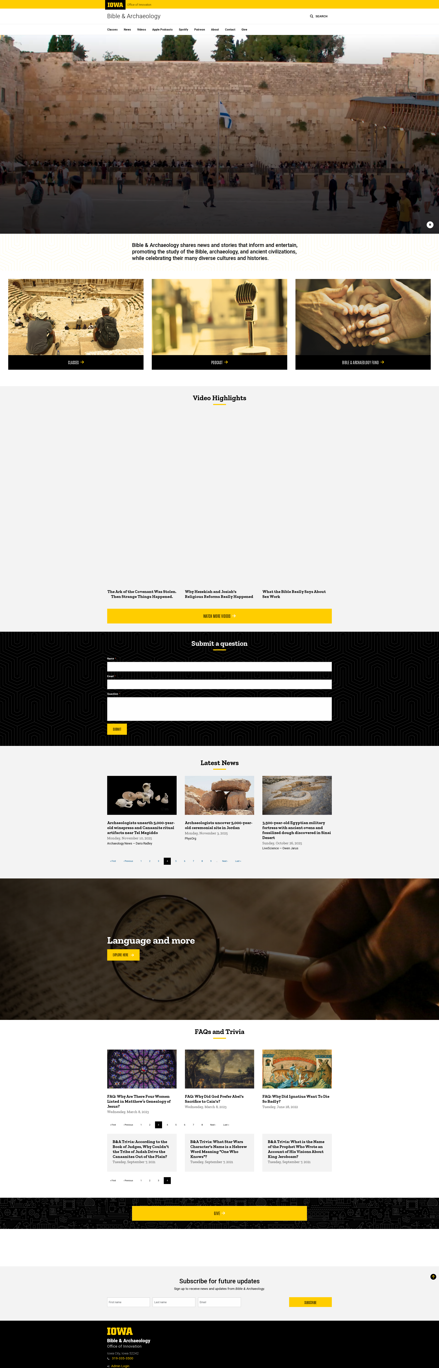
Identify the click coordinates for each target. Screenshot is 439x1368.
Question (112, 694)
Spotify (183, 29)
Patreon (199, 29)
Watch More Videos (216, 615)
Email (110, 676)
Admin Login (120, 1366)
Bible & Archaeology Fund (360, 362)
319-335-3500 (122, 1358)
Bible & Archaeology (134, 16)
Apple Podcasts (162, 29)
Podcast (217, 362)
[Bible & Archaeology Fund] (363, 317)
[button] (319, 16)
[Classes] (76, 317)
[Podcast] (219, 317)
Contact (230, 29)
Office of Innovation (139, 4)
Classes (112, 29)
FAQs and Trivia (219, 1031)
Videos (141, 29)
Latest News (219, 763)
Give (244, 29)
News (127, 29)
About (215, 29)
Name (110, 658)
